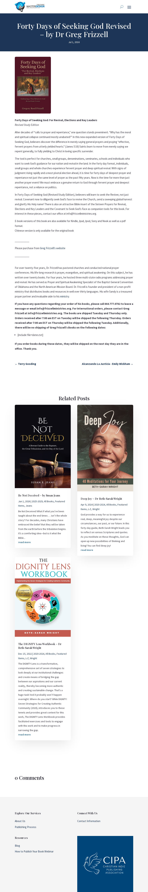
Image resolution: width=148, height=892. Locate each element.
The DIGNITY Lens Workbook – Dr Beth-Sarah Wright (40, 646)
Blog (17, 845)
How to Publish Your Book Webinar (34, 851)
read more (24, 542)
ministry (64, 296)
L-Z (27, 658)
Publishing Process (25, 827)
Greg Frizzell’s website (52, 248)
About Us (20, 821)
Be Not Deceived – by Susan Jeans (39, 495)
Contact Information (88, 821)
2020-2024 (38, 653)
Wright (33, 658)
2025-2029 (37, 501)
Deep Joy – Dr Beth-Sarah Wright (101, 498)
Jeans (29, 505)
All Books (49, 501)
